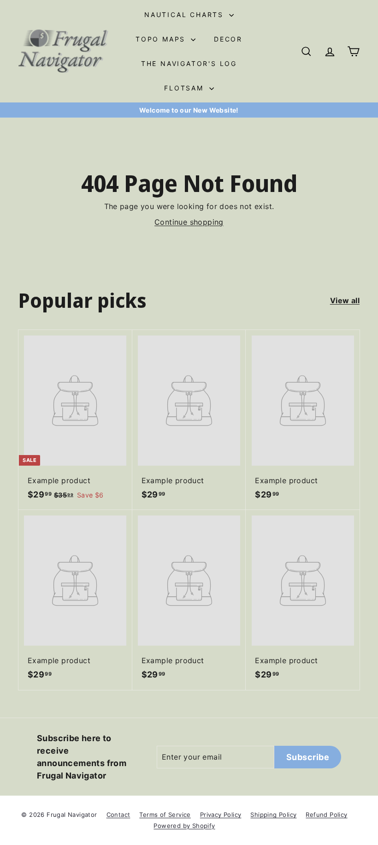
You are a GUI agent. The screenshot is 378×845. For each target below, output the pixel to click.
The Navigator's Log (189, 63)
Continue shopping (189, 222)
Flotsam (185, 88)
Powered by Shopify (184, 825)
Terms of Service (164, 814)
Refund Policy (326, 814)
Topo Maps (162, 39)
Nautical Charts (185, 14)
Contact (118, 814)
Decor (228, 39)
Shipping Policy (273, 814)
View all (345, 300)
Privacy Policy (221, 814)
